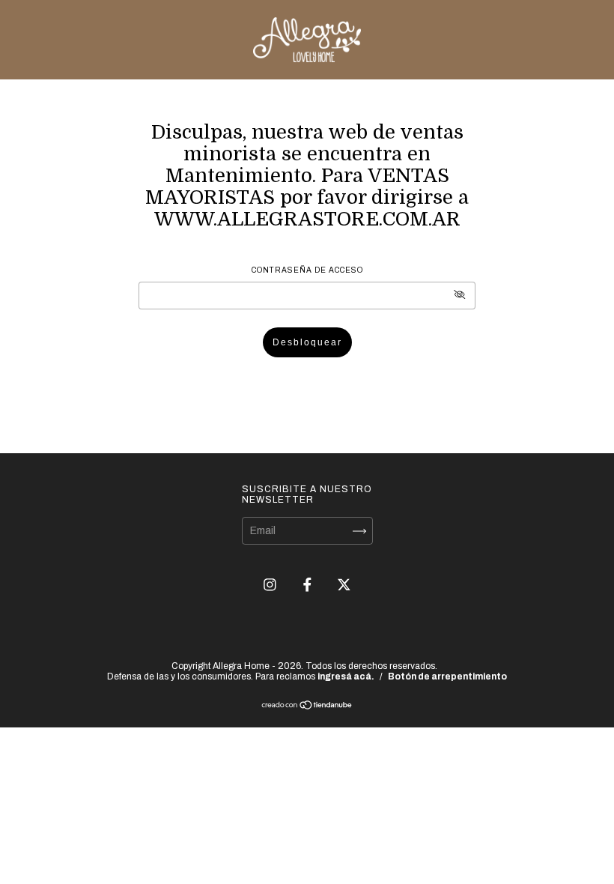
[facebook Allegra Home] (308, 584)
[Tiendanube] (307, 706)
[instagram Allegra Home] (271, 584)
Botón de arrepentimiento (447, 676)
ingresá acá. (345, 676)
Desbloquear (307, 342)
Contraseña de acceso (307, 270)
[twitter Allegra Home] (344, 584)
